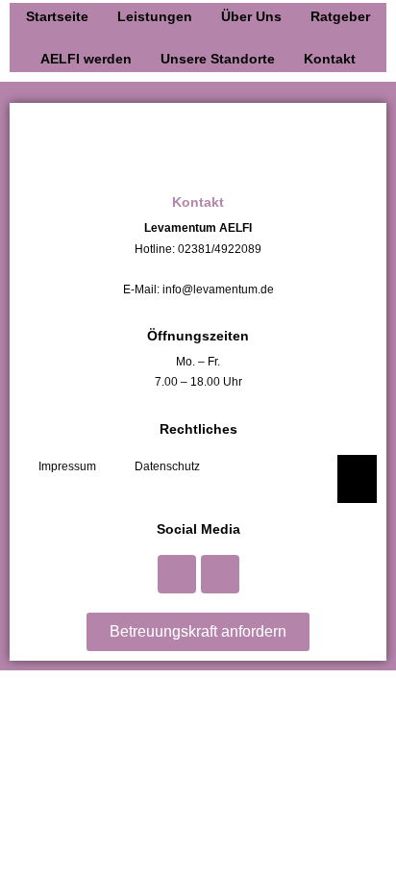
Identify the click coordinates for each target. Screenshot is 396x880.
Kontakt (330, 58)
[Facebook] (177, 574)
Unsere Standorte (218, 58)
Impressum (67, 466)
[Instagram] (220, 574)
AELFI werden (86, 58)
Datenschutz (167, 466)
